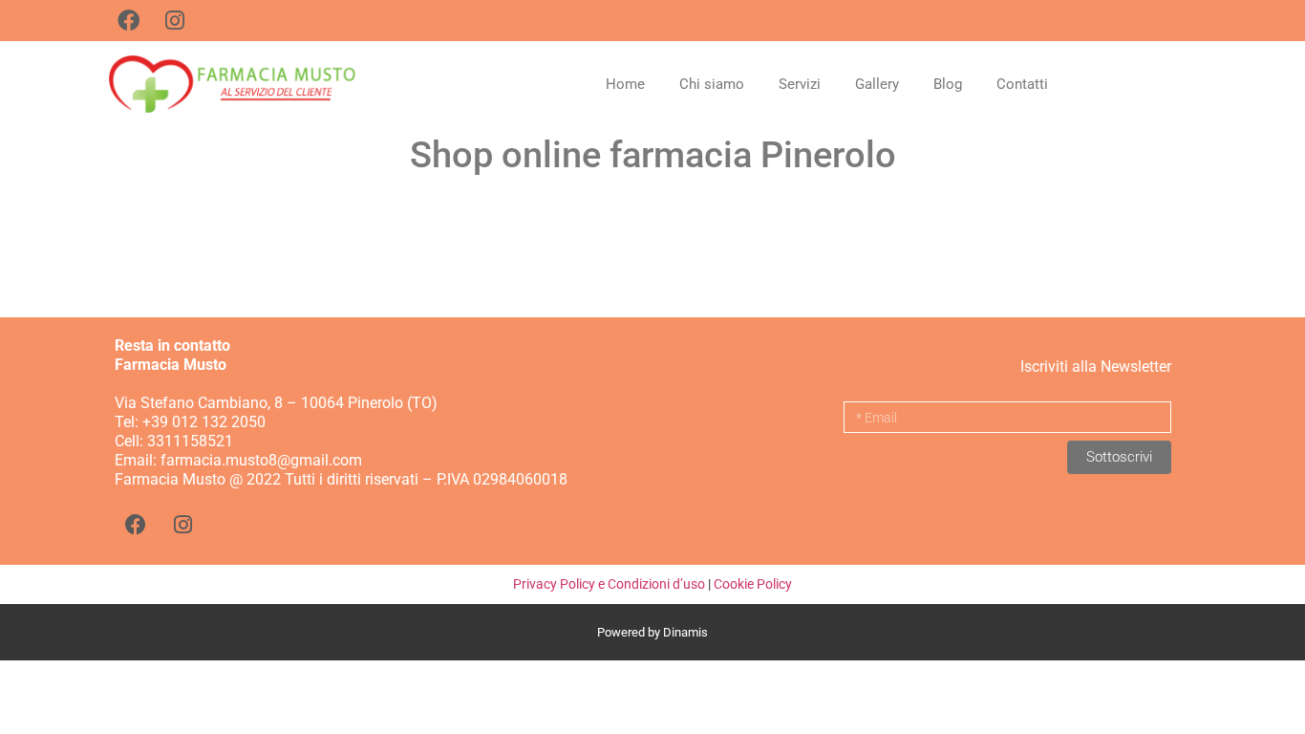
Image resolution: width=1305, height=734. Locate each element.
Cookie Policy (753, 584)
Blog (947, 84)
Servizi (800, 84)
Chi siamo (711, 84)
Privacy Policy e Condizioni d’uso (609, 584)
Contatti (1022, 84)
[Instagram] (182, 525)
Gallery (877, 84)
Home (625, 84)
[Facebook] (136, 525)
